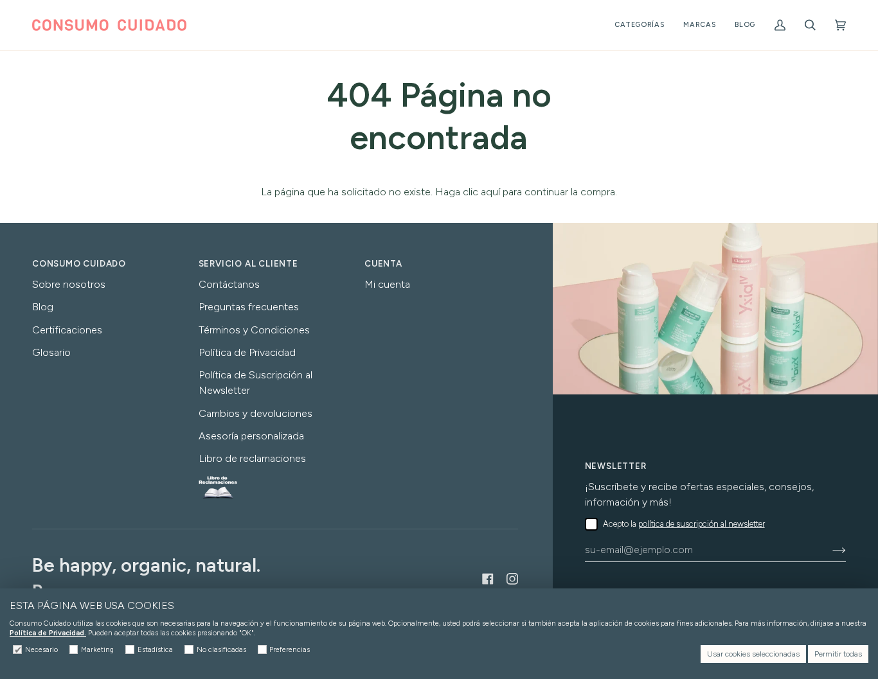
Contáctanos (229, 284)
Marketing (97, 650)
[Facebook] (488, 579)
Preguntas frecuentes (249, 307)
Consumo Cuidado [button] (79, 263)
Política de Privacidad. (48, 633)
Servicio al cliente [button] (248, 263)
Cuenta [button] (383, 263)
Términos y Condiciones (254, 330)
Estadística (155, 650)
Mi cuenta (387, 284)
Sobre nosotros (68, 284)
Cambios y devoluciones (255, 413)
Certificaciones (67, 330)
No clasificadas (221, 650)
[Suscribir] (829, 550)
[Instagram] (512, 579)
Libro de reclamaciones (252, 458)
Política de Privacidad (247, 352)
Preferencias (289, 650)
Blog (42, 307)
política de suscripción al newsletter (701, 524)
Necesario (41, 650)
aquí (490, 192)
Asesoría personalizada (251, 436)
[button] (639, 25)
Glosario (51, 352)
